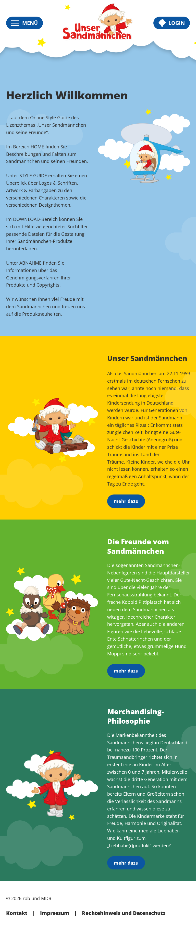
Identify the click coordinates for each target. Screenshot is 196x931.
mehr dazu (126, 501)
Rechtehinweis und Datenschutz (123, 913)
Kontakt (16, 913)
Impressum (54, 913)
